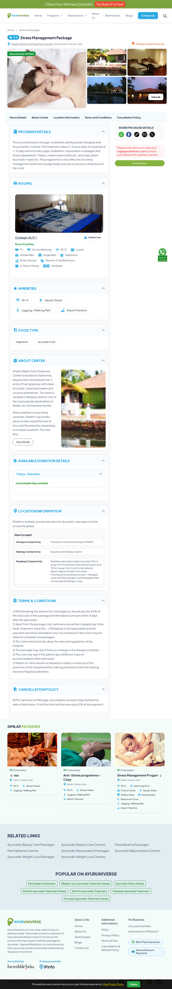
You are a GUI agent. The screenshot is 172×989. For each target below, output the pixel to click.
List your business (139, 926)
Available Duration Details (44, 460)
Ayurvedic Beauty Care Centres (83, 844)
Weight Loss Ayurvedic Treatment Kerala (85, 883)
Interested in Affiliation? (143, 931)
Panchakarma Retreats (42, 883)
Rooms (25, 183)
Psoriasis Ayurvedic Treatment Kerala (86, 898)
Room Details (18, 117)
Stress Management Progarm (138, 775)
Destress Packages (29, 29)
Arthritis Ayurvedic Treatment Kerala (44, 891)
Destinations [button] (76, 15)
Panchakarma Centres (22, 851)
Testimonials (112, 15)
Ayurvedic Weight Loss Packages (30, 857)
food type (28, 330)
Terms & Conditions (37, 600)
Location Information (67, 117)
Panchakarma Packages (132, 844)
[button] (160, 775)
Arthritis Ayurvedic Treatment (89, 891)
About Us (95, 15)
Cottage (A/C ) (26, 237)
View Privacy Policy (113, 984)
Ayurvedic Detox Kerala (130, 883)
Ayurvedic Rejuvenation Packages (85, 851)
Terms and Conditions (98, 117)
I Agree (134, 984)
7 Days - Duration (28, 474)
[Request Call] (162, 254)
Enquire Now (139, 163)
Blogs (129, 15)
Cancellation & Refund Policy (110, 948)
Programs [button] (53, 15)
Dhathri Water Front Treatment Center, (32, 43)
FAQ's (105, 929)
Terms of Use (109, 940)
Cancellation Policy (129, 117)
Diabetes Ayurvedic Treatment (131, 891)
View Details (23, 441)
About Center (40, 117)
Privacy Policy (110, 935)
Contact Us (148, 15)
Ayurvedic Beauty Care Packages (30, 844)
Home (38, 15)
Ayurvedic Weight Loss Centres (83, 857)
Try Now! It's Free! (110, 4)
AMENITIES (27, 288)
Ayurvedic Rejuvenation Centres (137, 851)
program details (34, 131)
